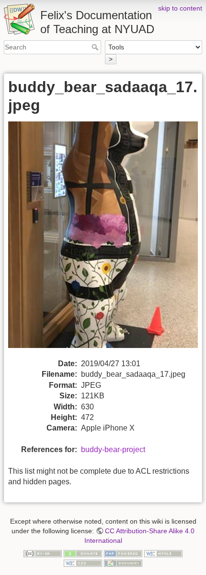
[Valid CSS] (83, 562)
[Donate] (83, 553)
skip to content (180, 8)
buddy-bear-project (113, 449)
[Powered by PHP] (123, 553)
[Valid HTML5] (163, 553)
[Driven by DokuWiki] (123, 562)
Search (96, 47)
